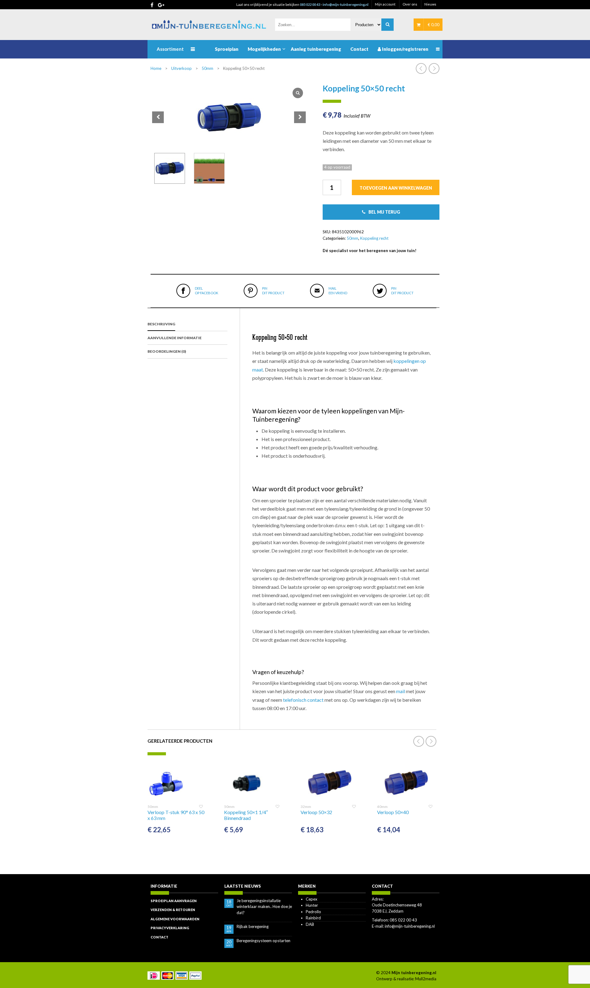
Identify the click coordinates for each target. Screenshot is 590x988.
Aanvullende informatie (175, 337)
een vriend (337, 290)
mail (400, 691)
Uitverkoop (181, 68)
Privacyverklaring (170, 928)
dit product (273, 290)
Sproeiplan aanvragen (174, 901)
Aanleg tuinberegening (316, 49)
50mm (207, 68)
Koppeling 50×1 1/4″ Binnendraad (246, 815)
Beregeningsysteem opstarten (263, 940)
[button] (300, 117)
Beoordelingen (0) (167, 351)
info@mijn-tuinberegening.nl (345, 4)
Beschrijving (161, 324)
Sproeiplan (226, 49)
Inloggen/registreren (404, 49)
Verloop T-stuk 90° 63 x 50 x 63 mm (176, 815)
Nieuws (430, 4)
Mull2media (425, 978)
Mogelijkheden (264, 49)
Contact (359, 49)
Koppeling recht (374, 238)
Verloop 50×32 (316, 812)
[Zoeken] (387, 24)
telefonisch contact (303, 700)
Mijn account (385, 4)
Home (156, 68)
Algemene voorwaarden (175, 919)
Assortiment (170, 49)
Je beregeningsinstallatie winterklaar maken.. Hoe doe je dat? (264, 906)
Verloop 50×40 (393, 812)
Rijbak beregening (253, 926)
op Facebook (206, 290)
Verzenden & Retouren (173, 910)
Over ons (410, 4)
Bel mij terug (384, 212)
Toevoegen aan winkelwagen (396, 188)
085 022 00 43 (310, 4)
